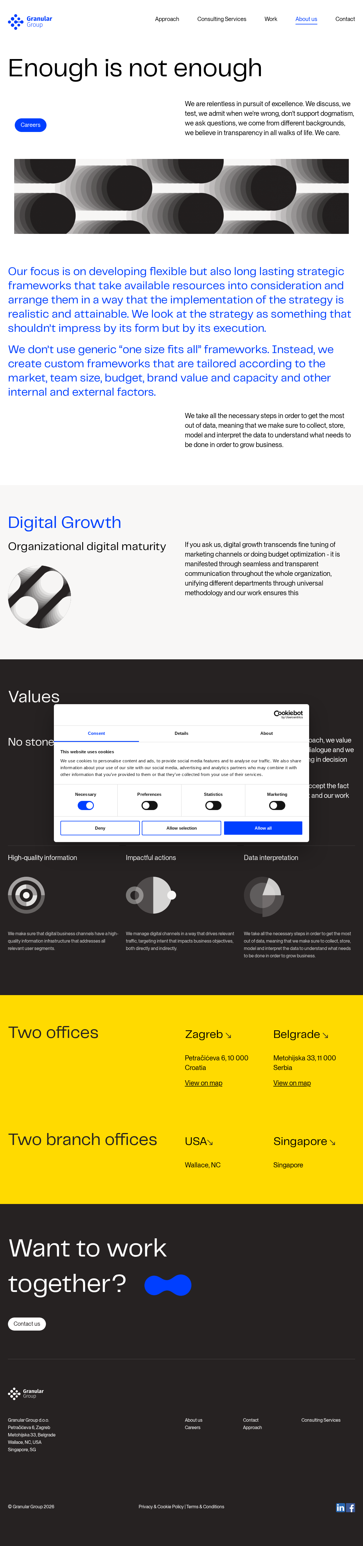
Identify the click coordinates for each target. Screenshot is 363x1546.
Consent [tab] (96, 733)
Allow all (263, 828)
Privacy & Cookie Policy (161, 1506)
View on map (203, 1083)
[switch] (150, 805)
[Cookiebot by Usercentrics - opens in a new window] (278, 714)
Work (271, 19)
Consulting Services (221, 19)
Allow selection (181, 828)
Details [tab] (182, 733)
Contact (345, 19)
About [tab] (266, 733)
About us (306, 19)
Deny (100, 828)
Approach (167, 19)
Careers (31, 124)
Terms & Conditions (205, 1506)
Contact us (27, 1323)
